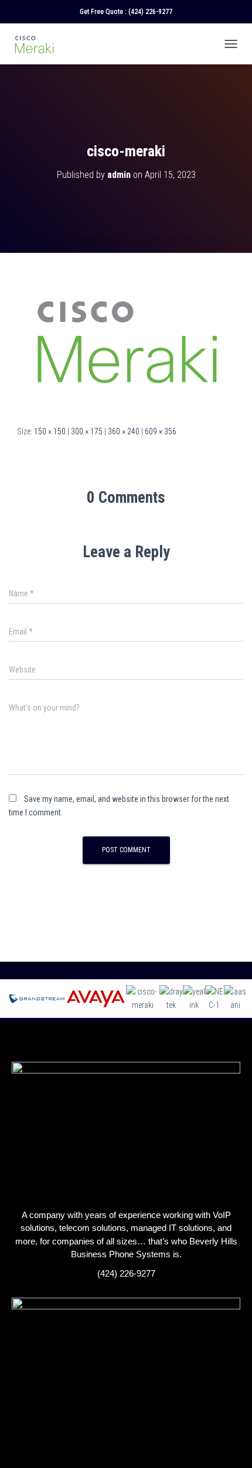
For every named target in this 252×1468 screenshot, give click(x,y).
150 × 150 (50, 431)
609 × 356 (160, 431)
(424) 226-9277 (150, 12)
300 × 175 (87, 431)
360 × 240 (123, 431)
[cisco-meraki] (126, 338)
